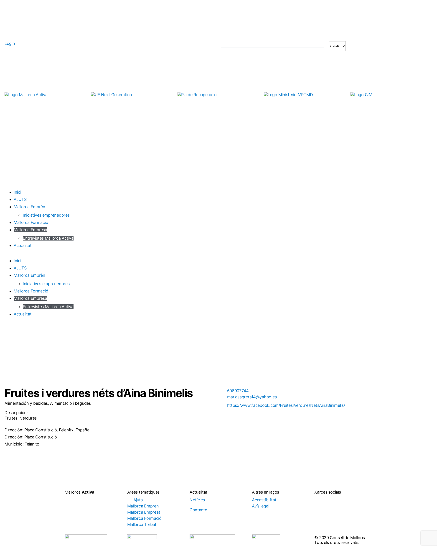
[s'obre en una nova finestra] (132, 103)
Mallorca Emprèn (29, 206)
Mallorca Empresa (30, 229)
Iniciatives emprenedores (46, 215)
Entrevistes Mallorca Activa (48, 238)
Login (10, 43)
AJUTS (20, 199)
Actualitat (22, 245)
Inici (17, 192)
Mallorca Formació (31, 222)
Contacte (198, 509)
